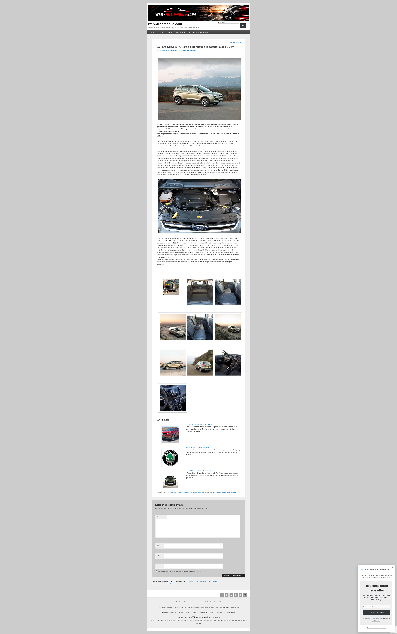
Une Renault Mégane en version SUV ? (199, 424)
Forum (161, 32)
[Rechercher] (243, 25)
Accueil (153, 32)
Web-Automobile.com (165, 23)
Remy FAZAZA (175, 50)
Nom (158, 545)
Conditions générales (169, 613)
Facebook (222, 595)
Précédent (231, 43)
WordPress (236, 595)
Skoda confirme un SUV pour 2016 (197, 447)
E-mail (158, 555)
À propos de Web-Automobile (199, 32)
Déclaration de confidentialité (225, 613)
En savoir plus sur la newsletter (376, 628)
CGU (194, 613)
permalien (233, 492)
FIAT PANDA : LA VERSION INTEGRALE (199, 471)
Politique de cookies (206, 613)
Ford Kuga (216, 492)
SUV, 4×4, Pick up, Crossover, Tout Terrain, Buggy (186, 492)
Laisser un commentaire (189, 50)
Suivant (239, 43)
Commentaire (161, 517)
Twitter (226, 595)
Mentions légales (184, 613)
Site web (159, 566)
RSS (240, 595)
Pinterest (231, 595)
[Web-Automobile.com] (198, 21)
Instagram (245, 595)
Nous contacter (181, 32)
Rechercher (221, 22)
